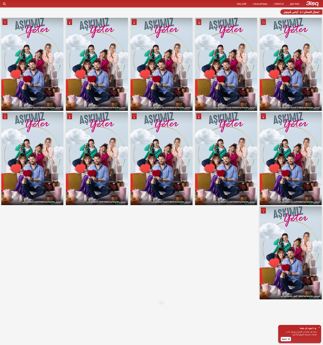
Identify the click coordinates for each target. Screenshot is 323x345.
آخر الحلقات (279, 4)
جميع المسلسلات (260, 4)
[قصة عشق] (312, 4)
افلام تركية (241, 4)
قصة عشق (294, 4)
